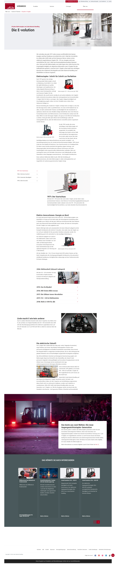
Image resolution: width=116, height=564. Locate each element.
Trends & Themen (15, 11)
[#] (77, 269)
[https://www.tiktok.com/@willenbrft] (109, 555)
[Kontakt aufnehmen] (113, 555)
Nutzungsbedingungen (61, 549)
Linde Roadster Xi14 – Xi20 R (68, 480)
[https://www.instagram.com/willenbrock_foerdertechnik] (102, 555)
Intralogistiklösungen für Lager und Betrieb (26, 515)
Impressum (52, 549)
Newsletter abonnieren (82, 549)
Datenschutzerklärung (71, 549)
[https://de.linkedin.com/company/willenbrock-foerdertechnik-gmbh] (106, 555)
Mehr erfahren (44, 516)
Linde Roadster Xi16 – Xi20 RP (90, 480)
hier (96, 444)
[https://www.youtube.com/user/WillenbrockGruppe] (98, 555)
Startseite (39, 549)
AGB (43, 549)
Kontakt (47, 549)
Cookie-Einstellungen (93, 549)
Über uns (7, 11)
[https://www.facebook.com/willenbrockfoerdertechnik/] (95, 555)
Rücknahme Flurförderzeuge (105, 549)
